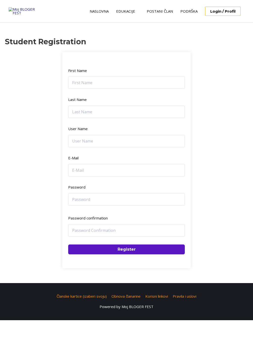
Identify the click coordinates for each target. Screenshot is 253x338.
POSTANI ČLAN (160, 11)
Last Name (77, 99)
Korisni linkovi (156, 296)
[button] (223, 11)
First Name (77, 70)
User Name (78, 128)
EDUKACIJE (125, 11)
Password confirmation (88, 218)
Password (76, 187)
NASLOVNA (99, 11)
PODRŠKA (189, 11)
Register (127, 249)
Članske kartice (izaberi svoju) (82, 296)
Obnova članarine (126, 296)
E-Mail (73, 157)
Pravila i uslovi (184, 296)
